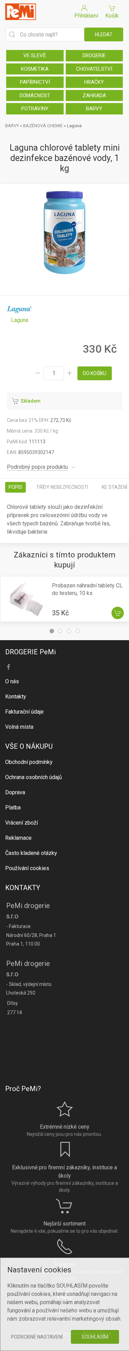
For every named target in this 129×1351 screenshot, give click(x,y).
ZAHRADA (94, 95)
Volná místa (19, 727)
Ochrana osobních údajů (33, 777)
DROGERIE (94, 55)
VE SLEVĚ (34, 55)
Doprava (15, 792)
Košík (112, 15)
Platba (13, 807)
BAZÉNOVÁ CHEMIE (43, 125)
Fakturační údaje (24, 711)
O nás (12, 681)
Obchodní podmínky (29, 762)
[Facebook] (8, 667)
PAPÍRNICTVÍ (35, 82)
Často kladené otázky (31, 853)
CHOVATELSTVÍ (94, 69)
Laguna (74, 125)
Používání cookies (27, 868)
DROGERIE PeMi (30, 652)
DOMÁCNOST (35, 95)
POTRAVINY (35, 108)
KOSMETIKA (35, 69)
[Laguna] (19, 313)
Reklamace (18, 838)
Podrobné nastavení (37, 1337)
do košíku (94, 373)
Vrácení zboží (21, 822)
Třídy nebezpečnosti (62, 487)
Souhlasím (95, 1337)
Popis (15, 487)
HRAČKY (94, 82)
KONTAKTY (22, 888)
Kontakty (15, 696)
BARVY (94, 108)
